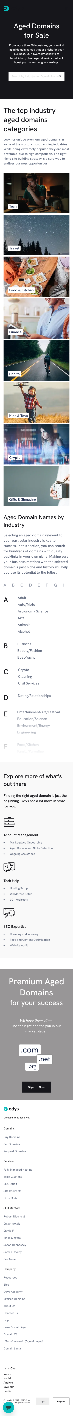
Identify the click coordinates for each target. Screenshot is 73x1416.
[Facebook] (20, 1391)
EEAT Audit (10, 1184)
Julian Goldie (12, 1223)
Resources (10, 1277)
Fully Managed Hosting (18, 1170)
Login (42, 1401)
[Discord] (59, 1391)
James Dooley (13, 1252)
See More (10, 1259)
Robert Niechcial (14, 1216)
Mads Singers (12, 1238)
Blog (6, 1284)
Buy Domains (12, 1137)
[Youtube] (36, 1391)
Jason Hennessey (15, 1245)
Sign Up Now (36, 1087)
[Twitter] (52, 1391)
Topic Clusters (13, 1177)
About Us (9, 1306)
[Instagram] (44, 1391)
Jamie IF (9, 1231)
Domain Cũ (11, 1334)
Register (61, 1401)
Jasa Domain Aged (15, 1327)
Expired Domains (14, 1299)
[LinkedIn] (28, 1391)
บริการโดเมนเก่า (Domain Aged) (23, 1341)
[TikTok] (67, 1391)
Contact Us (11, 1313)
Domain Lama (12, 1348)
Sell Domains (12, 1144)
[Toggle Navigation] (66, 8)
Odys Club (10, 1198)
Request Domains (15, 1151)
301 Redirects (12, 1191)
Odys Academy (13, 1292)
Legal (7, 1320)
